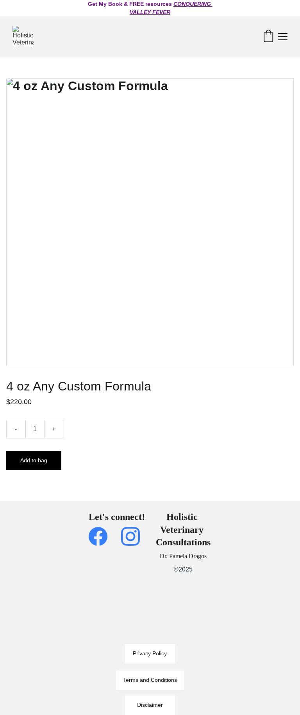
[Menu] (283, 36)
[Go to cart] (268, 36)
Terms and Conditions (150, 680)
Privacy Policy (150, 653)
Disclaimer (150, 705)
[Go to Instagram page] (130, 536)
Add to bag (33, 460)
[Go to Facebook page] (102, 536)
